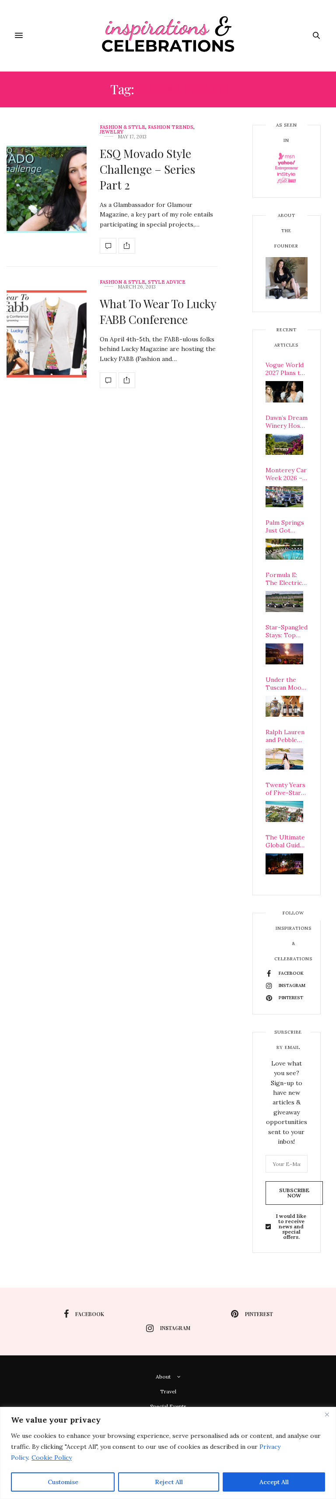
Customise (63, 1482)
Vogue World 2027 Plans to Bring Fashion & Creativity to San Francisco (286, 369)
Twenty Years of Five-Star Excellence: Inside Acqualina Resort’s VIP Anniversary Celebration (285, 789)
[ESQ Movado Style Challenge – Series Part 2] (47, 189)
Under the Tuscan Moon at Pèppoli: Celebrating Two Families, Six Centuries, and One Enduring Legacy (286, 683)
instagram (175, 1327)
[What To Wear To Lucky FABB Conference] (47, 334)
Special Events (168, 1406)
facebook (89, 1313)
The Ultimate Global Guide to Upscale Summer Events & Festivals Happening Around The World (285, 841)
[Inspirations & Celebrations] (168, 35)
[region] (168, 1453)
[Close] (327, 1414)
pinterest (259, 1313)
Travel (168, 1391)
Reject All (169, 1482)
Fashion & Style (122, 127)
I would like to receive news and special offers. (291, 1227)
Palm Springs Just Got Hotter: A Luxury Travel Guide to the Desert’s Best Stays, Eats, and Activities (286, 526)
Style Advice (167, 282)
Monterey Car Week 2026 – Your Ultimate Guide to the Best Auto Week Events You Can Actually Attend (286, 474)
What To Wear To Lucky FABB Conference (158, 311)
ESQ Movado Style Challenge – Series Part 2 (147, 169)
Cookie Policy (52, 1457)
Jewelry (111, 132)
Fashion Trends (170, 127)
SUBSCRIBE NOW (294, 1193)
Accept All (274, 1482)
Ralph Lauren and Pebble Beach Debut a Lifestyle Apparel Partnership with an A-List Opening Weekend (287, 736)
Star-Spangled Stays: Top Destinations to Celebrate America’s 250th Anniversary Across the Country (287, 631)
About (163, 1376)
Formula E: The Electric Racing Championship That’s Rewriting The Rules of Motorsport (287, 579)
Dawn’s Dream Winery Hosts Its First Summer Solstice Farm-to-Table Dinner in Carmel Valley (287, 422)
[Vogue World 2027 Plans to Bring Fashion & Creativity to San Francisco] (284, 391)
